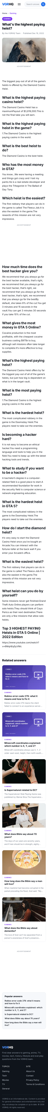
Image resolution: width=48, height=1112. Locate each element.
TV (3, 1084)
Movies (5, 1080)
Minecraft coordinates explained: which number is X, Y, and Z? (22, 744)
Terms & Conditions (35, 1084)
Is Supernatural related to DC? (20, 790)
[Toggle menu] (19, 4)
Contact (29, 1075)
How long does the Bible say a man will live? (23, 1023)
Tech (4, 1075)
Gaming (13, 13)
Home (4, 13)
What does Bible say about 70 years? (22, 1018)
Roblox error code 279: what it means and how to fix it (20, 697)
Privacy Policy (32, 1080)
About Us (30, 1071)
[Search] (43, 4)
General (6, 1088)
